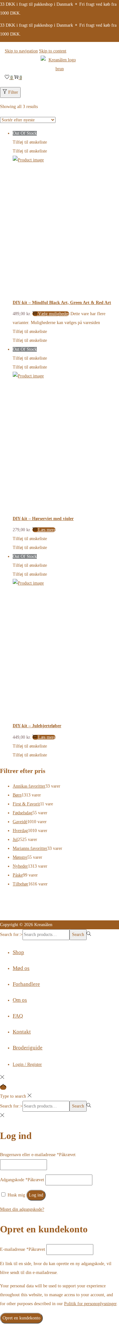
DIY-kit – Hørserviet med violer (43, 518)
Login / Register (27, 1064)
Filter (13, 92)
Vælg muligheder (53, 313)
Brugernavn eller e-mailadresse (38, 1154)
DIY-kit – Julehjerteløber (37, 725)
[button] (30, 142)
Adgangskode (22, 1179)
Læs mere (47, 529)
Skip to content (52, 51)
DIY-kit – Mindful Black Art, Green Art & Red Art (62, 302)
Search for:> (11, 934)
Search (78, 934)
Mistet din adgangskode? (22, 1209)
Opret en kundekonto (21, 1318)
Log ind (36, 1195)
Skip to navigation (21, 51)
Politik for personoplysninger (90, 1303)
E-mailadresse (22, 1249)
